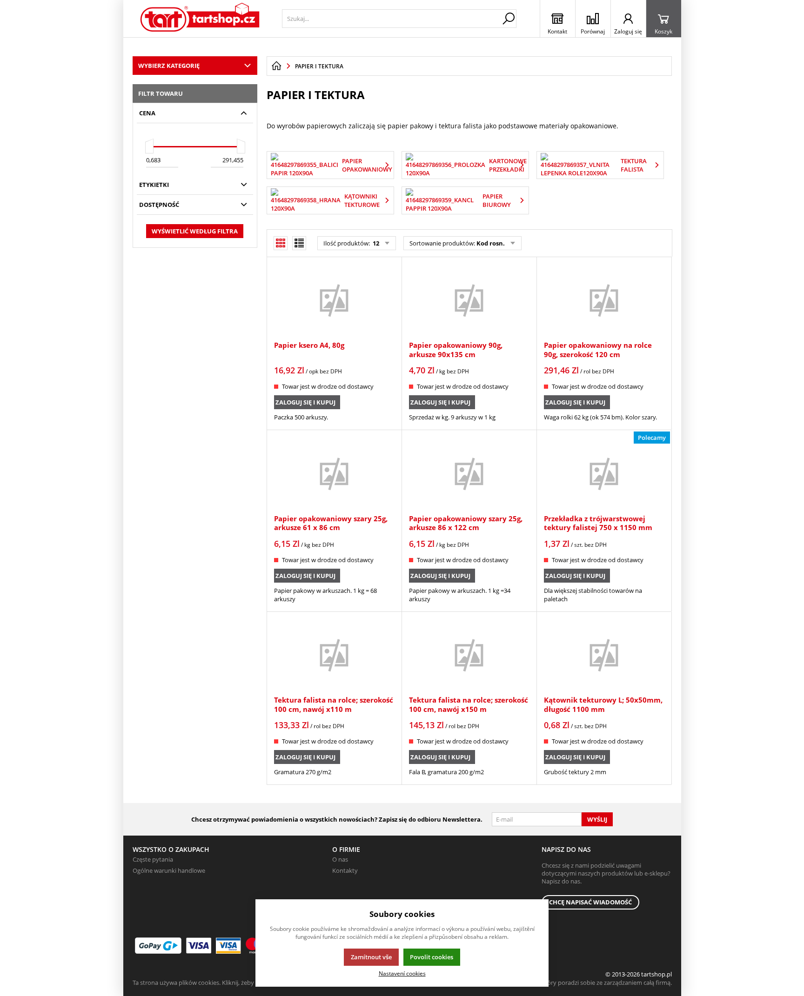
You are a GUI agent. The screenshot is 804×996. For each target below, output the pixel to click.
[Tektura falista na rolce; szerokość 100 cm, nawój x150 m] (469, 654)
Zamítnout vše (371, 957)
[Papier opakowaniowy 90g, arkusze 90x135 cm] (469, 300)
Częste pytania (153, 859)
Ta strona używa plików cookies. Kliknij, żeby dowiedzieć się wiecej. (224, 982)
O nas (340, 859)
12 (375, 243)
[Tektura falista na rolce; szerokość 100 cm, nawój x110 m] (334, 654)
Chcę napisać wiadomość (590, 902)
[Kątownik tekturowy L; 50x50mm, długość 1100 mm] (604, 654)
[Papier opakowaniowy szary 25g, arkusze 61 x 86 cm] (334, 473)
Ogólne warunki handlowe (169, 870)
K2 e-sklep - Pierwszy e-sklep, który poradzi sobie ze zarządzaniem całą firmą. (566, 982)
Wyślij (597, 819)
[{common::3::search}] (508, 18)
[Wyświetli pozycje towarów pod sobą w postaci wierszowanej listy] (299, 243)
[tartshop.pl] (200, 18)
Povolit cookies (431, 957)
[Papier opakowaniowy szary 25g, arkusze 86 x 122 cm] (469, 473)
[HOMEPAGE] (276, 66)
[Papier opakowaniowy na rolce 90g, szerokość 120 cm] (604, 300)
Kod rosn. (490, 243)
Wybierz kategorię (169, 65)
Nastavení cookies (402, 973)
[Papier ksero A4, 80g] (334, 300)
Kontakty (345, 870)
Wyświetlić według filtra (195, 231)
